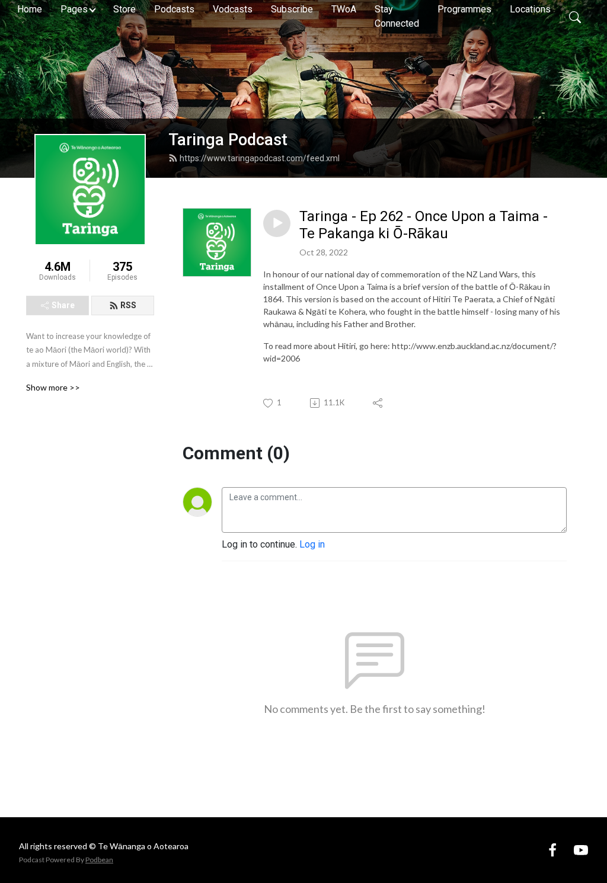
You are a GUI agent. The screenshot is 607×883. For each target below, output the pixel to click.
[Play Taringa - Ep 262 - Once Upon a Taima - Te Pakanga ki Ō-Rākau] (276, 223)
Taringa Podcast (227, 139)
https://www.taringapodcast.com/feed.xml (260, 158)
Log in (312, 544)
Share (63, 305)
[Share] (378, 403)
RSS (128, 305)
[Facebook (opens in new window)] (552, 849)
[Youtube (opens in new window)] (581, 849)
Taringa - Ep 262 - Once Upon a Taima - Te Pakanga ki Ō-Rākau (423, 225)
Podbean (99, 859)
